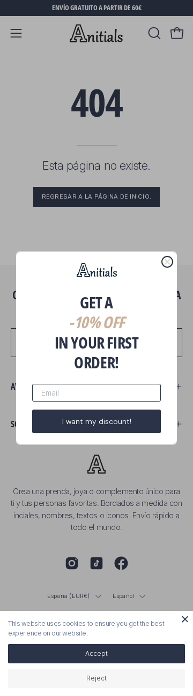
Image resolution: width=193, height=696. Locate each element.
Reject (96, 678)
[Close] (185, 619)
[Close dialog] (167, 261)
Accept (96, 653)
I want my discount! (96, 421)
